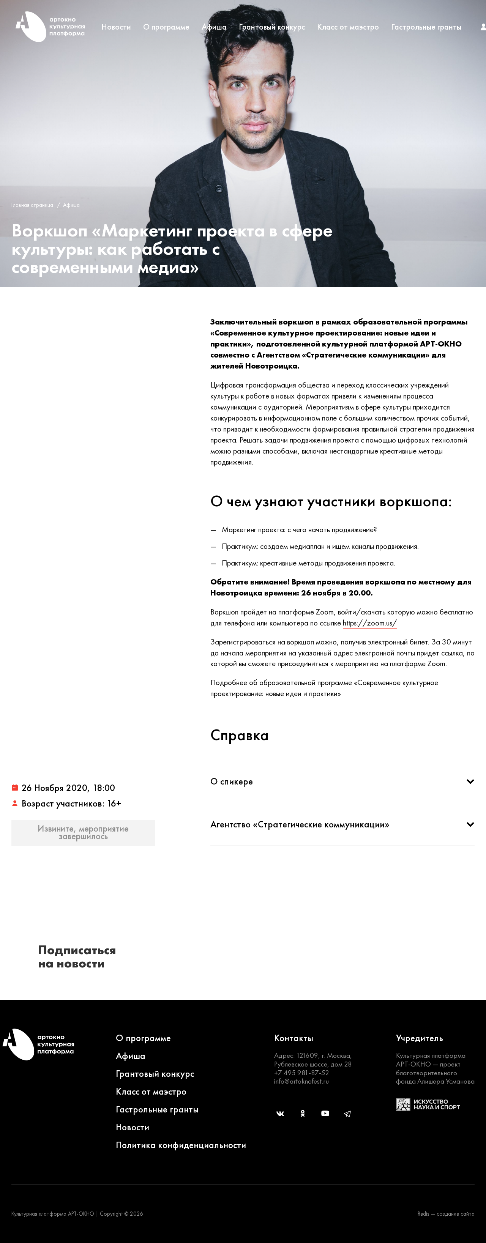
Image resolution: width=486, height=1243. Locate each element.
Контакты (293, 1038)
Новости (116, 27)
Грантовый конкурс (272, 27)
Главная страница (32, 205)
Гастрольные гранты (426, 27)
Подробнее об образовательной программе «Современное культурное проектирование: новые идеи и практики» (324, 687)
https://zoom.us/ (370, 623)
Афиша (214, 27)
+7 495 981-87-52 (301, 1073)
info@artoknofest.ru (301, 1081)
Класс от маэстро (348, 27)
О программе (166, 27)
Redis (423, 1214)
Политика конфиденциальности (181, 1145)
